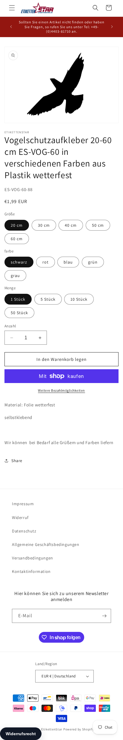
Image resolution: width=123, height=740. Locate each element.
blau (68, 262)
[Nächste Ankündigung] (112, 26)
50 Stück (19, 312)
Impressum (23, 503)
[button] (12, 7)
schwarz (19, 262)
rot (45, 262)
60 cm (17, 238)
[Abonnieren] (104, 616)
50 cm (98, 225)
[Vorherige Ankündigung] (11, 26)
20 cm (17, 225)
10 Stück (78, 299)
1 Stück (18, 299)
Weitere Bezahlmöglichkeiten (61, 390)
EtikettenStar (51, 729)
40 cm (71, 225)
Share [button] (16, 460)
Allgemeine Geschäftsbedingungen (45, 544)
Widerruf (20, 517)
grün (93, 262)
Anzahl (10, 326)
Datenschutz (24, 531)
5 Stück (48, 299)
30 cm (44, 225)
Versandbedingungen (32, 558)
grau (15, 275)
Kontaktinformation (31, 571)
